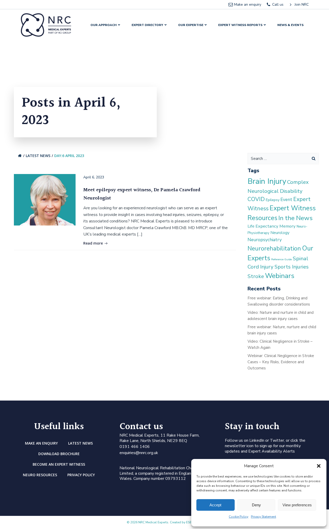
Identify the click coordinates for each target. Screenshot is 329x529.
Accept (215, 505)
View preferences (297, 505)
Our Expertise (190, 25)
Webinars (279, 275)
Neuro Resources (40, 474)
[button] (318, 466)
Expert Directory (147, 25)
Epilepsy (272, 199)
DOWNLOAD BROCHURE (59, 453)
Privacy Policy (81, 474)
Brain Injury (267, 181)
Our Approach (103, 25)
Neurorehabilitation (274, 249)
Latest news (38, 155)
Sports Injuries (292, 266)
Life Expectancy (263, 226)
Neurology (279, 233)
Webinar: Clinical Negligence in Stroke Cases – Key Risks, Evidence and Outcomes (281, 362)
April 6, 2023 (93, 177)
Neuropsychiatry (265, 240)
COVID (256, 199)
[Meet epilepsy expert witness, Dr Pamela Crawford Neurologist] (45, 199)
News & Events (290, 25)
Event (286, 199)
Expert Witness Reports (240, 25)
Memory (287, 226)
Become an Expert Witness (59, 464)
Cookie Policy (238, 517)
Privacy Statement (263, 517)
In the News (295, 218)
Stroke (256, 276)
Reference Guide (281, 259)
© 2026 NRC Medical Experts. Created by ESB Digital (164, 522)
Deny (256, 505)
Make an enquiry (41, 443)
